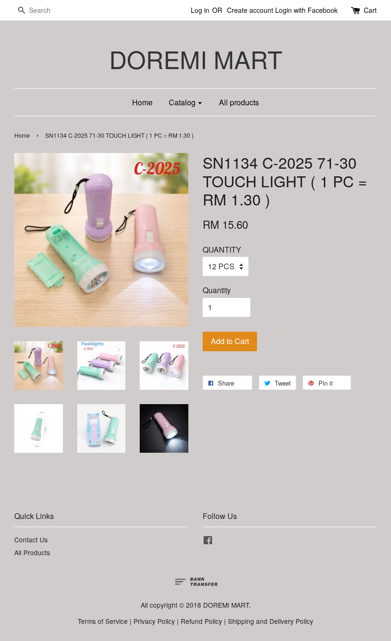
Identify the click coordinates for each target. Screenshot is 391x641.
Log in (200, 10)
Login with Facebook (306, 10)
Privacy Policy (154, 621)
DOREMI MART (195, 58)
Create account (250, 10)
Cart (370, 10)
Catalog (183, 102)
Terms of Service (103, 621)
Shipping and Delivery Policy (270, 621)
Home (142, 102)
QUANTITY (222, 249)
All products (239, 102)
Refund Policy (201, 621)
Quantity (217, 290)
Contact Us (31, 539)
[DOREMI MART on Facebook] (208, 541)
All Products (32, 552)
